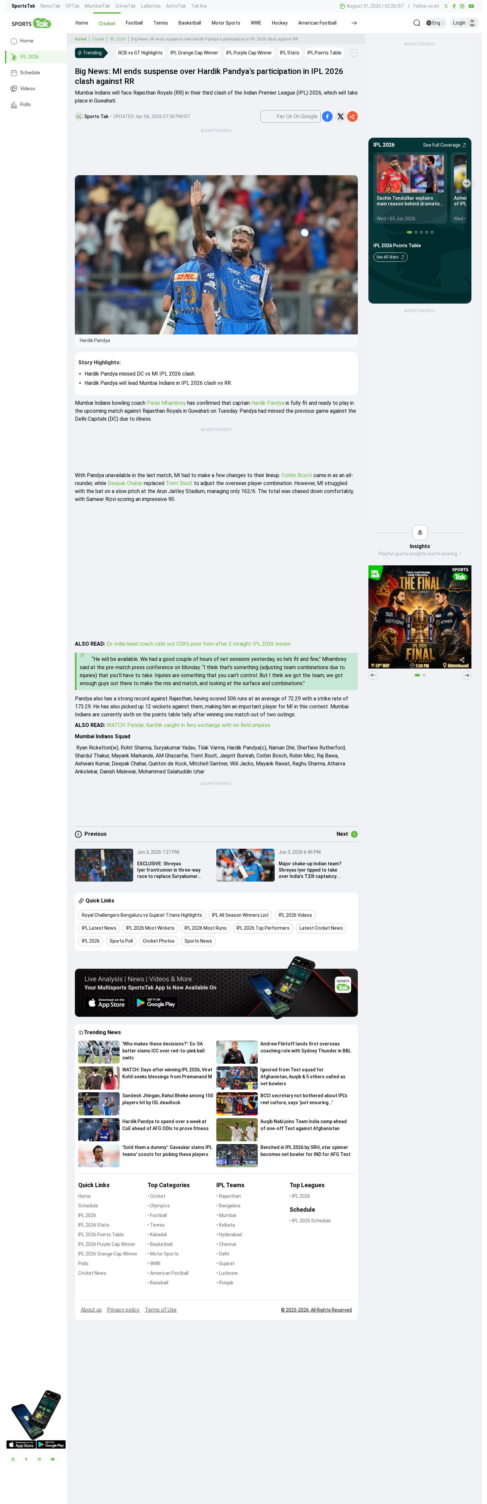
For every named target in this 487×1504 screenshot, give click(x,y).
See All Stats (387, 257)
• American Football (168, 1273)
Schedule (30, 73)
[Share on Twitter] (340, 116)
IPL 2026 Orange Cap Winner (107, 1253)
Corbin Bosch (297, 475)
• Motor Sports (163, 1253)
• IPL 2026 (300, 1196)
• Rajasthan (228, 1196)
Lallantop (151, 6)
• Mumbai (226, 1215)
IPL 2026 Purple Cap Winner (106, 1244)
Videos (27, 89)
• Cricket (156, 1196)
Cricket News (92, 1273)
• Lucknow (227, 1273)
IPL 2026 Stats (93, 1225)
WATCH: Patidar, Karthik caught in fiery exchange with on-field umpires (188, 725)
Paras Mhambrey (166, 403)
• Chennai (226, 1244)
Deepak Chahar (125, 483)
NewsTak (50, 6)
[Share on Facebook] (327, 116)
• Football (157, 1215)
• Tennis (156, 1225)
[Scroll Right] (354, 53)
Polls (25, 104)
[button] (81, 23)
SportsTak (23, 6)
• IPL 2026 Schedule (310, 1220)
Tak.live (199, 6)
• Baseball (157, 1282)
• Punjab (225, 1282)
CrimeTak (125, 6)
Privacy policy (123, 1310)
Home (26, 41)
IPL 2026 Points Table (101, 1234)
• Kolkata (225, 1225)
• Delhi (222, 1253)
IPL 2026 (29, 57)
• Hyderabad (229, 1234)
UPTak (73, 6)
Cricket (98, 39)
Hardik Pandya (267, 403)
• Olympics (158, 1205)
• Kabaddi (157, 1234)
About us (91, 1310)
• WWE (154, 1263)
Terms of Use (161, 1310)
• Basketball (160, 1244)
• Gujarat (225, 1263)
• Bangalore (228, 1205)
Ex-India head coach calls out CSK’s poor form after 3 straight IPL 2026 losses (199, 644)
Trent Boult (179, 483)
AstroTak (176, 6)
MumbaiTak (97, 6)
